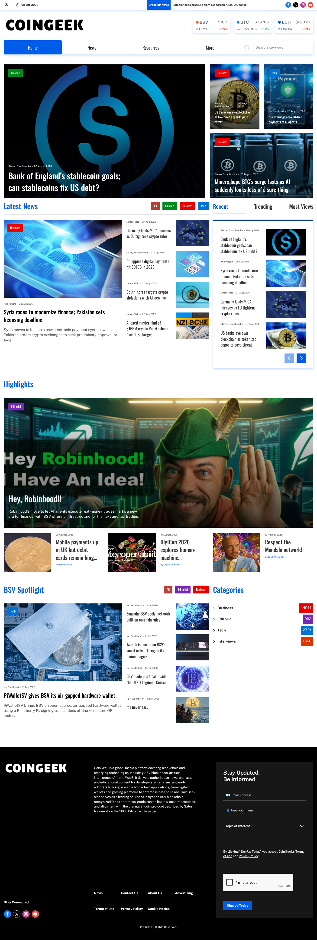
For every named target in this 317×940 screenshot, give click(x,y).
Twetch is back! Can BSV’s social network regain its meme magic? (145, 650)
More (210, 47)
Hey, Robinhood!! (34, 498)
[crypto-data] (211, 25)
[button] (289, 358)
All (155, 205)
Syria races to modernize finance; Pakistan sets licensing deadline (54, 316)
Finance (15, 72)
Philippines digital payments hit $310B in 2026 (147, 264)
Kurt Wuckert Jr (276, 556)
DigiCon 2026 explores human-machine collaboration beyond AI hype (178, 549)
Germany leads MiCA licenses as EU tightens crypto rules (148, 233)
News (91, 47)
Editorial (16, 406)
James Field (132, 221)
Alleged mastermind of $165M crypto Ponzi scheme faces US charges (147, 329)
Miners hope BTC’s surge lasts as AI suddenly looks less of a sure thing (252, 185)
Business (222, 72)
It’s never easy (137, 707)
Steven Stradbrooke (19, 166)
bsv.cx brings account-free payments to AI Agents (285, 119)
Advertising (184, 893)
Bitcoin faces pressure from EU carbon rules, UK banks (209, 4)
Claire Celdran (171, 564)
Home (33, 47)
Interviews (226, 641)
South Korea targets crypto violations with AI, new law (147, 295)
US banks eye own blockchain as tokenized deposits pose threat (233, 117)
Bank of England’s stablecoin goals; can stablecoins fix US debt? (64, 181)
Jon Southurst (276, 111)
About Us (155, 893)
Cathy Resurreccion (137, 252)
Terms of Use (104, 909)
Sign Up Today (237, 905)
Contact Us (129, 893)
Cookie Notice (159, 909)
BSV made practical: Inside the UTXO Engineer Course (146, 679)
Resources (150, 47)
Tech (274, 72)
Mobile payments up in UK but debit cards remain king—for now (77, 549)
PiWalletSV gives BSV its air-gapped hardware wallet (59, 695)
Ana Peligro (10, 303)
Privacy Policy (132, 909)
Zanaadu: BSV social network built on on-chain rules (148, 617)
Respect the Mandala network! (283, 546)
